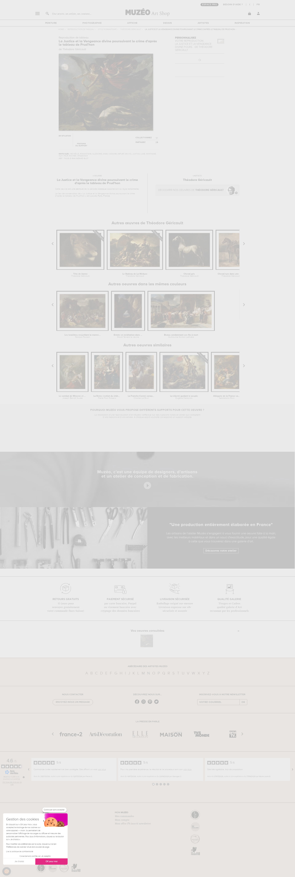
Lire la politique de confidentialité (19, 852)
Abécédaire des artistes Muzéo (147, 666)
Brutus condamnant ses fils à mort (181, 336)
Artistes (203, 23)
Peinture (51, 23)
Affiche (132, 23)
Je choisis (19, 861)
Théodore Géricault (130, 29)
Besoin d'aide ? (233, 5)
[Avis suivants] (292, 769)
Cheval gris (189, 275)
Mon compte (122, 820)
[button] (6, 871)
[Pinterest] (151, 704)
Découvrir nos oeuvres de (191, 190)
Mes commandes (124, 816)
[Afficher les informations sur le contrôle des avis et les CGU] (23, 777)
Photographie (92, 23)
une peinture (77, 189)
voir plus (102, 769)
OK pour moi (51, 861)
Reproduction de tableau (81, 29)
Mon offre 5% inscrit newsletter (133, 824)
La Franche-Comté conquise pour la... (141, 397)
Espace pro (209, 5)
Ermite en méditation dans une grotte (128, 336)
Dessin (167, 23)
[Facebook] (138, 704)
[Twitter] (157, 704)
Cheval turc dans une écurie (231, 275)
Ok (243, 702)
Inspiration (242, 23)
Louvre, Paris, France (100, 196)
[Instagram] (144, 704)
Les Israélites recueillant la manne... (83, 336)
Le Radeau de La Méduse (134, 275)
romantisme (133, 189)
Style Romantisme (107, 29)
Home (61, 29)
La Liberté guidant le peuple (184, 397)
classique (102, 189)
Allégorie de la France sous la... (226, 397)
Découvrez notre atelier (221, 550)
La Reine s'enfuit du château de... (107, 397)
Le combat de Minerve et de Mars (72, 397)
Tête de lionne (80, 275)
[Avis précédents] (29, 769)
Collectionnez (144, 138)
